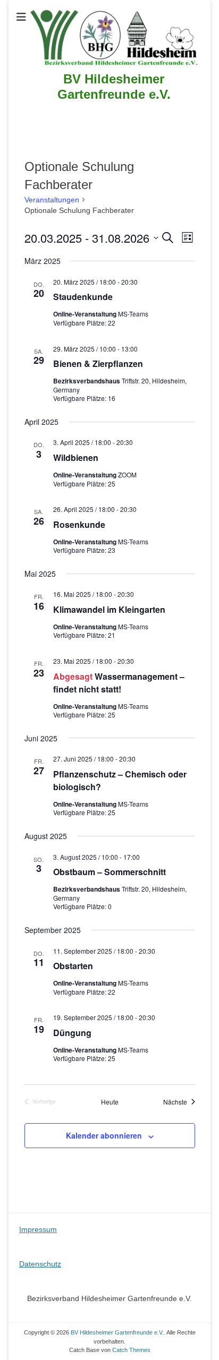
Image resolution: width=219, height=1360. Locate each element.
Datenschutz (40, 1264)
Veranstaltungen (51, 199)
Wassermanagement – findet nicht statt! (118, 682)
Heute (110, 1102)
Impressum (38, 1229)
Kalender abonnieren (104, 1135)
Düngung (72, 1033)
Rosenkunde (79, 524)
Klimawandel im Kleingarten (109, 609)
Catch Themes (131, 1350)
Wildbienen (75, 457)
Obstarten (73, 966)
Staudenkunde (83, 296)
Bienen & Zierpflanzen (98, 363)
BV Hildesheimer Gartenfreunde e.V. (114, 86)
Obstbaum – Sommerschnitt (109, 872)
